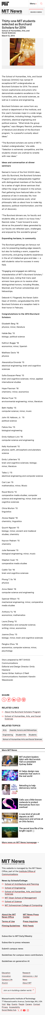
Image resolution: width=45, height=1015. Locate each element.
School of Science (13, 901)
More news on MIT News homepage (19, 842)
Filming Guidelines (11, 926)
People (21, 1004)
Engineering (8, 735)
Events (14, 1004)
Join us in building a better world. (17, 990)
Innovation (6, 976)
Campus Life (7, 980)
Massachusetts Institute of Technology (18, 999)
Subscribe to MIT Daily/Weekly (17, 936)
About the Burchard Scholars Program (23, 712)
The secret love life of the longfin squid (31, 829)
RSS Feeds (28, 926)
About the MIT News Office (9, 915)
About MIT (27, 983)
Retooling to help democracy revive (27, 786)
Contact (36, 1004)
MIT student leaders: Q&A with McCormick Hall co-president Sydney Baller (29, 761)
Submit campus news (12, 948)
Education (6, 973)
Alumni (5, 983)
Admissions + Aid (30, 976)
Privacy (5, 1007)
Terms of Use (8, 921)
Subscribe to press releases (16, 942)
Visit (4, 1004)
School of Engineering (15, 888)
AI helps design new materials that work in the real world (29, 773)
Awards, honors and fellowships (23, 730)
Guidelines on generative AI (16, 961)
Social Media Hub (9, 1010)
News (25, 980)
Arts (4, 730)
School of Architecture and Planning (22, 884)
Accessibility (14, 1007)
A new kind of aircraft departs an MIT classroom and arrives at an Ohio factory (31, 818)
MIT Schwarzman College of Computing (23, 905)
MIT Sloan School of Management (21, 898)
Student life (21, 735)
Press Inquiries (30, 921)
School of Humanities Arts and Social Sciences (22, 739)
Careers (28, 1004)
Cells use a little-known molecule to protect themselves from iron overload (30, 803)
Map (8, 1004)
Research (26, 973)
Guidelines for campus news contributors (22, 955)
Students (32, 735)
